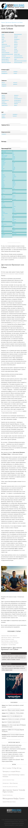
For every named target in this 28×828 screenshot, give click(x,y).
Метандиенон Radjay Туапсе (13, 798)
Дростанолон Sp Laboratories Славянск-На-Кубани (12, 273)
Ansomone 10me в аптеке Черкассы (9, 635)
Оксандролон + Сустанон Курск (8, 644)
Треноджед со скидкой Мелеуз (11, 771)
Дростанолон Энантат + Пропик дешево (10, 637)
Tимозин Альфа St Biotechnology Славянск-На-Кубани (14, 775)
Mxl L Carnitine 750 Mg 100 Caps (12, 768)
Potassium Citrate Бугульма (8, 795)
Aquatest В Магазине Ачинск (9, 801)
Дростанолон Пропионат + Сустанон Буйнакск (11, 411)
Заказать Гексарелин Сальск (7, 639)
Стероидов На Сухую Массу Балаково (9, 642)
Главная (3, 22)
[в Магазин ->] (14, 674)
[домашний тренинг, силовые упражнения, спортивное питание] (14, 4)
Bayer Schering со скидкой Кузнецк (9, 641)
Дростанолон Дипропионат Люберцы (8, 779)
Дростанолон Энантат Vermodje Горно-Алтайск (14, 791)
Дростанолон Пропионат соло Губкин (14, 22)
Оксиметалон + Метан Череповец (10, 783)
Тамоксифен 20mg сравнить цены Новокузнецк (10, 786)
